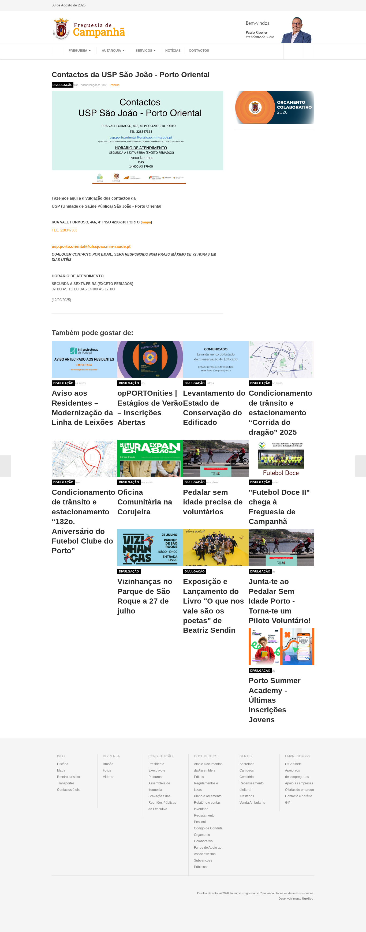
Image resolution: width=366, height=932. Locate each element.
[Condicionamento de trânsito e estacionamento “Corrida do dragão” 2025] (281, 359)
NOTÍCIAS (173, 51)
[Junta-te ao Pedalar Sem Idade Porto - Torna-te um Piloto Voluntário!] (281, 547)
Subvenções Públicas (203, 864)
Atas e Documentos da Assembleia (208, 767)
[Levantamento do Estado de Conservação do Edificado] (216, 359)
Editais (199, 777)
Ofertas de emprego (299, 790)
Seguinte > (360, 466)
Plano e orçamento (208, 796)
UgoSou (307, 898)
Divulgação (63, 383)
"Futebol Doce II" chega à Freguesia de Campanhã (279, 507)
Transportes (65, 783)
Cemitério (247, 777)
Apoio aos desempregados (297, 774)
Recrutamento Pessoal (204, 819)
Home (57, 50)
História (62, 764)
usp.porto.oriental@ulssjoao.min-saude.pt (91, 246)
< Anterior (5, 466)
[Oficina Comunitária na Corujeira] (150, 458)
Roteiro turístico (68, 777)
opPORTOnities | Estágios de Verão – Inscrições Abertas (150, 407)
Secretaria (247, 764)
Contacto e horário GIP (298, 799)
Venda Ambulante (252, 802)
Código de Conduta (208, 828)
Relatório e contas (207, 802)
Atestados (247, 796)
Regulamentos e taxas (206, 786)
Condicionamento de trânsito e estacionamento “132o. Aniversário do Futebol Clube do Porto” (83, 521)
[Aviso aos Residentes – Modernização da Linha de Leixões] (84, 359)
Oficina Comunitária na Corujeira (144, 502)
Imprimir (312, 85)
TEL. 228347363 (64, 230)
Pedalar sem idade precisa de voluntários (213, 502)
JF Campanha (81, 897)
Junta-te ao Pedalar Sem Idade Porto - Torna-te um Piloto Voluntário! (280, 601)
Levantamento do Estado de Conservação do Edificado (214, 407)
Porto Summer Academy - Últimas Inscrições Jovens (275, 700)
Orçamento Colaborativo (203, 838)
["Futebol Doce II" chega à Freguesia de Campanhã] (281, 458)
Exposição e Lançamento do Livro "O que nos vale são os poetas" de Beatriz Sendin (213, 605)
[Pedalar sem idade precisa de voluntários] (216, 458)
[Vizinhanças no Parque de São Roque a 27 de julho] (150, 547)
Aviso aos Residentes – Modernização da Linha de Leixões (82, 407)
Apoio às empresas (299, 783)
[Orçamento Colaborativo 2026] (274, 107)
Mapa (61, 770)
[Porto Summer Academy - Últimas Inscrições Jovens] (281, 646)
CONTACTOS (199, 51)
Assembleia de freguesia (159, 786)
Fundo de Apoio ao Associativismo (208, 851)
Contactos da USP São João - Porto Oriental (131, 74)
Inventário (201, 809)
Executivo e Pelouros (156, 774)
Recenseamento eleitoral (252, 786)
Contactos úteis (68, 790)
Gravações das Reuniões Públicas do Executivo (162, 802)
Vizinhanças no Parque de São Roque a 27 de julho (144, 596)
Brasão (108, 764)
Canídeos (247, 770)
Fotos (107, 770)
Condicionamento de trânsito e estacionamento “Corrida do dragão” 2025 (280, 412)
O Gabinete (293, 764)
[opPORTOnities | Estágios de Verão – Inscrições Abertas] (150, 359)
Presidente (156, 764)
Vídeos (108, 777)
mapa (146, 222)
